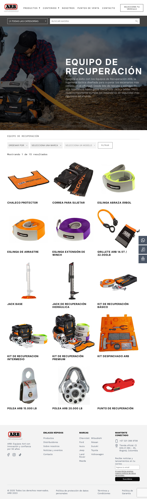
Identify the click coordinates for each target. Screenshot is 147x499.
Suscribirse (127, 479)
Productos (48, 438)
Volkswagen (97, 454)
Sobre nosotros (51, 446)
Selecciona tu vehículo (132, 8)
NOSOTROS (68, 8)
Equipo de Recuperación (23, 136)
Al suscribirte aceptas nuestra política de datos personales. (125, 473)
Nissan (94, 442)
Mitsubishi (96, 438)
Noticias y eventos (53, 450)
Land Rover (82, 455)
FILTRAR (105, 145)
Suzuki (94, 446)
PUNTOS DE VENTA (88, 8)
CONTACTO (108, 8)
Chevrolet (84, 438)
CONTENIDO (50, 8)
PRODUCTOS (30, 8)
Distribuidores (50, 442)
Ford (81, 442)
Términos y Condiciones (104, 492)
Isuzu (82, 446)
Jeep (81, 450)
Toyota (94, 450)
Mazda (82, 461)
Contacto (48, 454)
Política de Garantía (127, 492)
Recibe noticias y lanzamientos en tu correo (125, 461)
